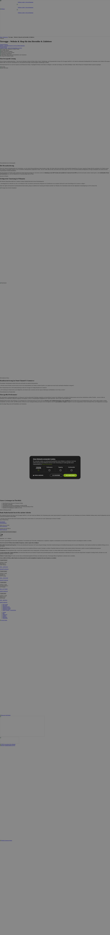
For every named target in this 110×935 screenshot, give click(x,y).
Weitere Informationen (47, 464)
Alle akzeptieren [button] (70, 475)
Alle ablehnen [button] (56, 475)
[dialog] (55, 467)
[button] (38, 475)
